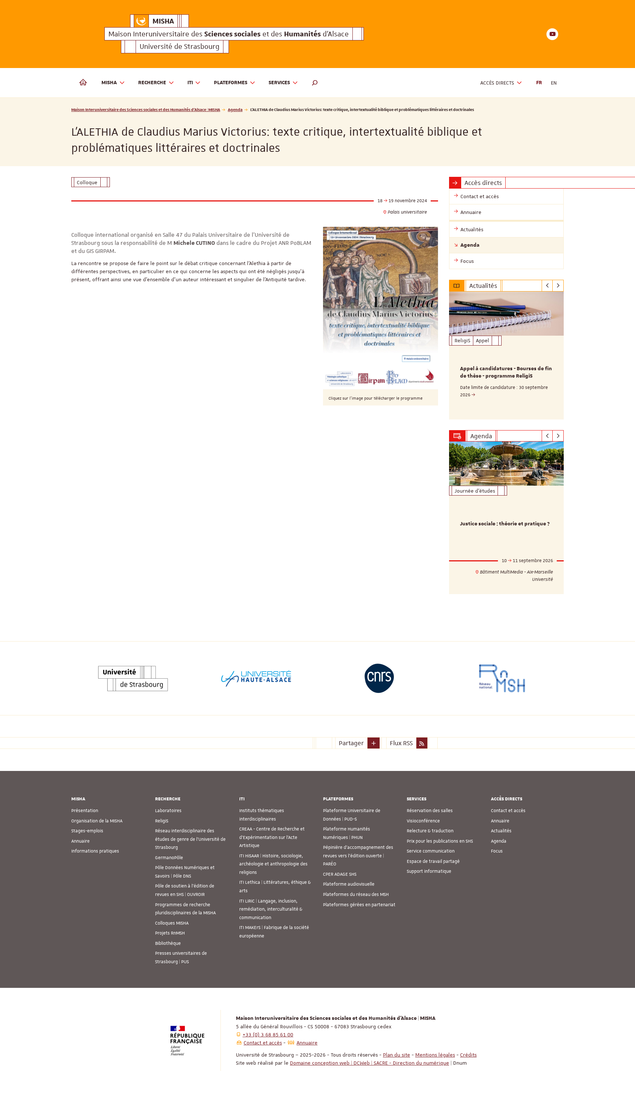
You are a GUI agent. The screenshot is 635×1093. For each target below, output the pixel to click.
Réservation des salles (430, 811)
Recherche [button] (152, 82)
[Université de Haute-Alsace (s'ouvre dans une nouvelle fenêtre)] (256, 678)
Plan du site (396, 1054)
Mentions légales (435, 1054)
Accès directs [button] (497, 82)
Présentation (84, 811)
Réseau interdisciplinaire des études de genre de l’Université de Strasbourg (190, 839)
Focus (497, 851)
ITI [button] (190, 82)
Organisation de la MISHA (96, 821)
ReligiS (161, 821)
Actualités (501, 831)
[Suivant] (558, 286)
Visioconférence (423, 821)
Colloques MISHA (172, 923)
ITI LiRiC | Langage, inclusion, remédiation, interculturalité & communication (270, 909)
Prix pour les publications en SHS (440, 841)
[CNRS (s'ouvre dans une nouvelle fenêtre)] (379, 678)
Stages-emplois (87, 831)
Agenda (235, 109)
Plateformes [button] (230, 82)
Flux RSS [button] (401, 743)
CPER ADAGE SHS (339, 874)
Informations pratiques (95, 851)
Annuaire (80, 841)
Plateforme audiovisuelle (348, 884)
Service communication (431, 851)
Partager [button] (351, 743)
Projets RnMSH (170, 933)
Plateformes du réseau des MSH (356, 894)
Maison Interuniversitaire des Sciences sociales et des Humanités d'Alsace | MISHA (145, 109)
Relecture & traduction (430, 831)
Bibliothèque (168, 943)
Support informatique (429, 871)
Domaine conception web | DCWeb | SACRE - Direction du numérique (369, 1063)
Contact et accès (508, 811)
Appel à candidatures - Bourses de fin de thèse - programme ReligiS (506, 372)
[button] (315, 82)
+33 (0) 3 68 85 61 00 (268, 1034)
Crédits (468, 1054)
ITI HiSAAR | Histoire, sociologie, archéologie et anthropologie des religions (273, 864)
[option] (506, 355)
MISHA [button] (109, 82)
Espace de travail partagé (433, 861)
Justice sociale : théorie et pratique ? (505, 524)
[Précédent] (547, 286)
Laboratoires (168, 811)
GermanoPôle (169, 858)
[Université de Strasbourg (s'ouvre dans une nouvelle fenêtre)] (133, 678)
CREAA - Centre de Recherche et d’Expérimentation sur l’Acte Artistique (272, 837)
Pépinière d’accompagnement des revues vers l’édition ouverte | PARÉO (358, 855)
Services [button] (279, 82)
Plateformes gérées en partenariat (359, 905)
